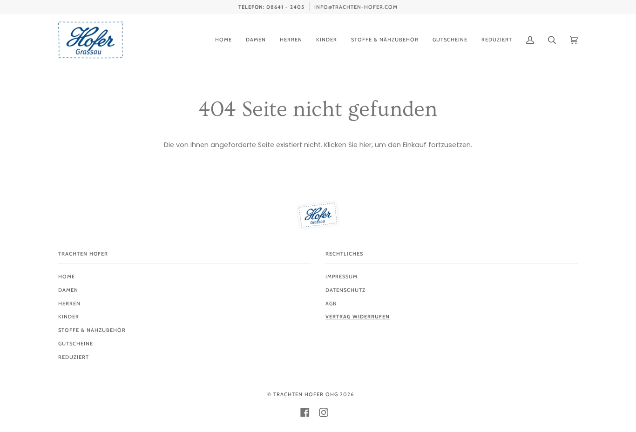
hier (365, 144)
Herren (69, 303)
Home (66, 276)
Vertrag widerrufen (357, 316)
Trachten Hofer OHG (305, 394)
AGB (331, 303)
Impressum (341, 276)
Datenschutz (345, 290)
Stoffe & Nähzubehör (92, 330)
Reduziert (73, 357)
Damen (68, 290)
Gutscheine (75, 343)
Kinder (68, 316)
